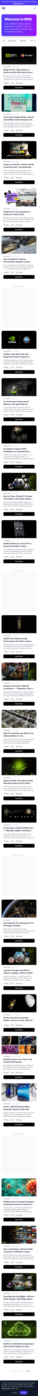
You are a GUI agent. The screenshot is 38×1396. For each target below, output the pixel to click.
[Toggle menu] (35, 8)
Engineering (12, 41)
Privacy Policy (5, 1388)
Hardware (23, 41)
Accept (23, 1392)
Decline (14, 1392)
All (4, 41)
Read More (19, 88)
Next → (29, 1371)
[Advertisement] (19, 307)
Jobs (31, 41)
